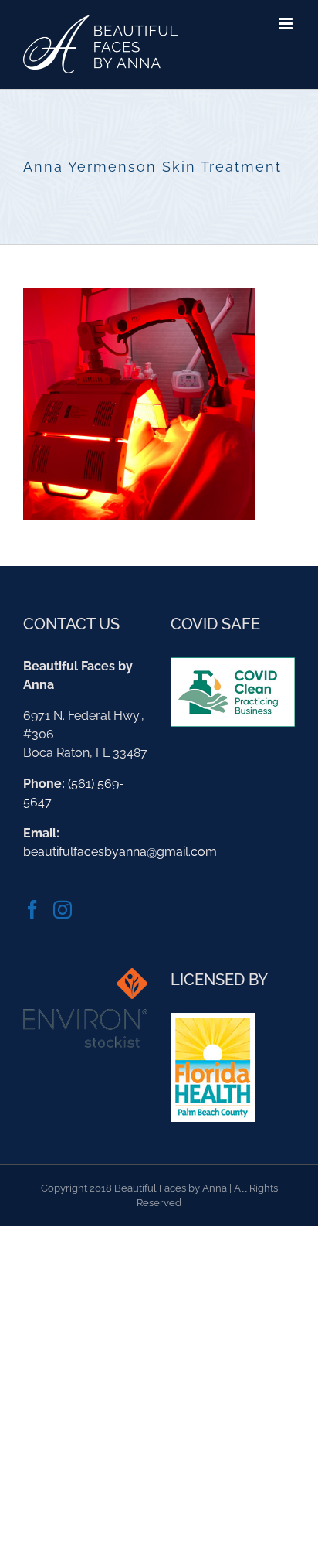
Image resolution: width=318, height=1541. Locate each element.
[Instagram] (62, 909)
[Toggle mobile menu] (287, 23)
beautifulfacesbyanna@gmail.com (120, 851)
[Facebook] (32, 909)
